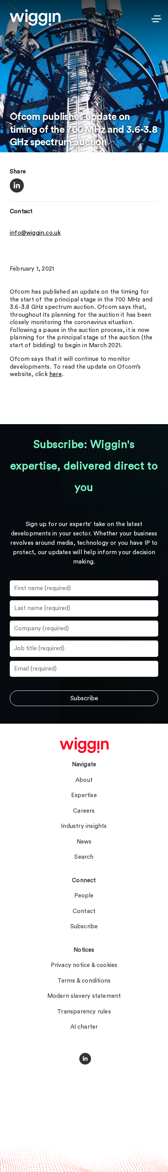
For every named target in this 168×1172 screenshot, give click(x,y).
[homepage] (84, 745)
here (55, 374)
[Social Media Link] (85, 1059)
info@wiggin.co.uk (35, 233)
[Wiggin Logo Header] (35, 17)
